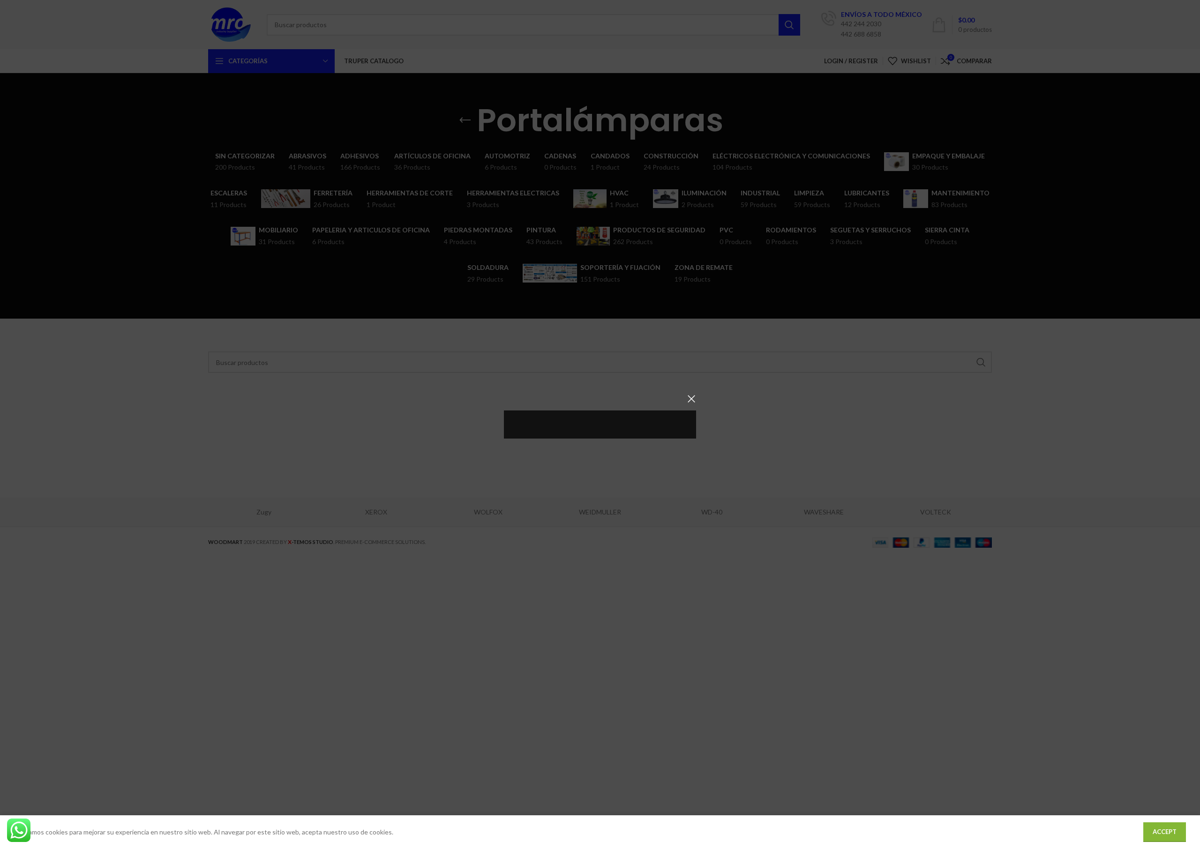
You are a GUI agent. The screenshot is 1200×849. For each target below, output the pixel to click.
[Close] (691, 398)
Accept (1165, 831)
